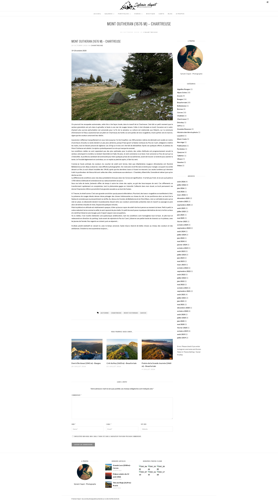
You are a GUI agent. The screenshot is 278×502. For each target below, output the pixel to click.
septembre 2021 (183, 291)
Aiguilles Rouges (183, 89)
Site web (143, 424)
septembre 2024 (183, 228)
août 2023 (181, 251)
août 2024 (181, 231)
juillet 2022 (181, 278)
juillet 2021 (181, 298)
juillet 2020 (181, 318)
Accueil (97, 14)
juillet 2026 (181, 185)
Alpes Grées (182, 92)
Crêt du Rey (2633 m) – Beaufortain (122, 363)
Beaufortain (182, 102)
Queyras (180, 152)
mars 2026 (181, 195)
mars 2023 (181, 265)
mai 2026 (180, 191)
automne (105, 313)
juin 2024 (180, 238)
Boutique (150, 14)
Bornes (180, 109)
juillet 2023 (181, 255)
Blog (170, 14)
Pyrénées (181, 149)
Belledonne (181, 106)
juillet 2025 (181, 211)
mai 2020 (180, 324)
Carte (161, 14)
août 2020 (181, 314)
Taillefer (180, 156)
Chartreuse (151, 32)
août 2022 (181, 274)
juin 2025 (180, 215)
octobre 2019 (182, 331)
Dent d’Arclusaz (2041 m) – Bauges (86, 363)
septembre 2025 (183, 205)
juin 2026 (180, 188)
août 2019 (181, 334)
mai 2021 (180, 304)
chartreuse (116, 313)
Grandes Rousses (184, 129)
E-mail (108, 424)
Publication (181, 146)
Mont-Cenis (182, 139)
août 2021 (181, 294)
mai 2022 (180, 284)
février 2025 (182, 221)
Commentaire (76, 395)
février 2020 (182, 328)
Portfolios (123, 14)
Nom (74, 424)
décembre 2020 (183, 308)
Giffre (179, 126)
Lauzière (180, 136)
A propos (180, 14)
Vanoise (180, 162)
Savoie (143, 313)
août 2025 (181, 208)
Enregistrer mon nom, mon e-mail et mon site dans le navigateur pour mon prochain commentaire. (107, 436)
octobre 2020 (182, 311)
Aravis (179, 96)
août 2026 (181, 182)
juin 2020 (180, 321)
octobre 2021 (182, 288)
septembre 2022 (183, 271)
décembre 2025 (183, 198)
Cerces (180, 112)
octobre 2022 (182, 268)
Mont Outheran (131, 313)
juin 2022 (180, 281)
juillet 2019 (181, 338)
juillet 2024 (181, 235)
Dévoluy (180, 122)
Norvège (180, 142)
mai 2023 (180, 261)
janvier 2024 (182, 245)
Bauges (180, 99)
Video (179, 165)
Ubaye (179, 159)
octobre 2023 (182, 248)
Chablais (180, 116)
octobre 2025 (182, 201)
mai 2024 (180, 241)
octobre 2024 (182, 225)
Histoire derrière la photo (187, 132)
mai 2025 (180, 218)
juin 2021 (180, 301)
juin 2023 (180, 258)
